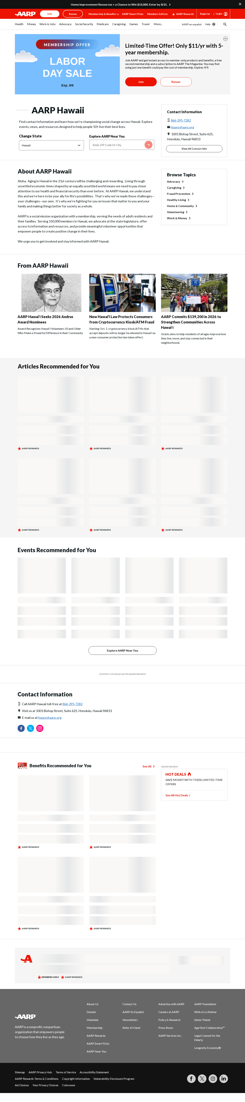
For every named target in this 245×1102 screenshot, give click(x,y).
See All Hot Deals (177, 795)
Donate (91, 1012)
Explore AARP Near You (107, 136)
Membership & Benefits (102, 13)
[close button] (225, 39)
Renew (175, 81)
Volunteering (175, 212)
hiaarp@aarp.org (182, 127)
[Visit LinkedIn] (223, 1078)
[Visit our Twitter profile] (30, 728)
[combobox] (121, 145)
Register (205, 13)
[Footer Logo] (40, 1016)
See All (147, 766)
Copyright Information (76, 1078)
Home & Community (180, 206)
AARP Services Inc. (170, 1035)
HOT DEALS (176, 774)
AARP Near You (96, 1051)
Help (208, 24)
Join (141, 81)
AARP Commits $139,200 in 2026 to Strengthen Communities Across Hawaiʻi (191, 322)
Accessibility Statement (94, 1072)
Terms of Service (66, 1072)
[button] (224, 24)
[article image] (51, 310)
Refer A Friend (131, 1027)
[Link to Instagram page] (39, 728)
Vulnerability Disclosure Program (113, 1078)
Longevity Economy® (207, 1047)
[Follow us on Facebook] (21, 728)
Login (219, 13)
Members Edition (157, 13)
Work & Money (177, 218)
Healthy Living (176, 199)
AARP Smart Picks (132, 13)
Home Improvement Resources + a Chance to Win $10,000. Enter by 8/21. (119, 4)
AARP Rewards (185, 13)
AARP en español (191, 24)
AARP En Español (133, 1012)
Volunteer (93, 1019)
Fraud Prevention (178, 193)
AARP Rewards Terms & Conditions (36, 1078)
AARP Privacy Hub (40, 1072)
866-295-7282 (181, 120)
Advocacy (173, 181)
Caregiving (174, 187)
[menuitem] (19, 25)
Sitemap (20, 1072)
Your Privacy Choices (45, 1085)
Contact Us (129, 1004)
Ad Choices (22, 1085)
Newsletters (130, 1019)
